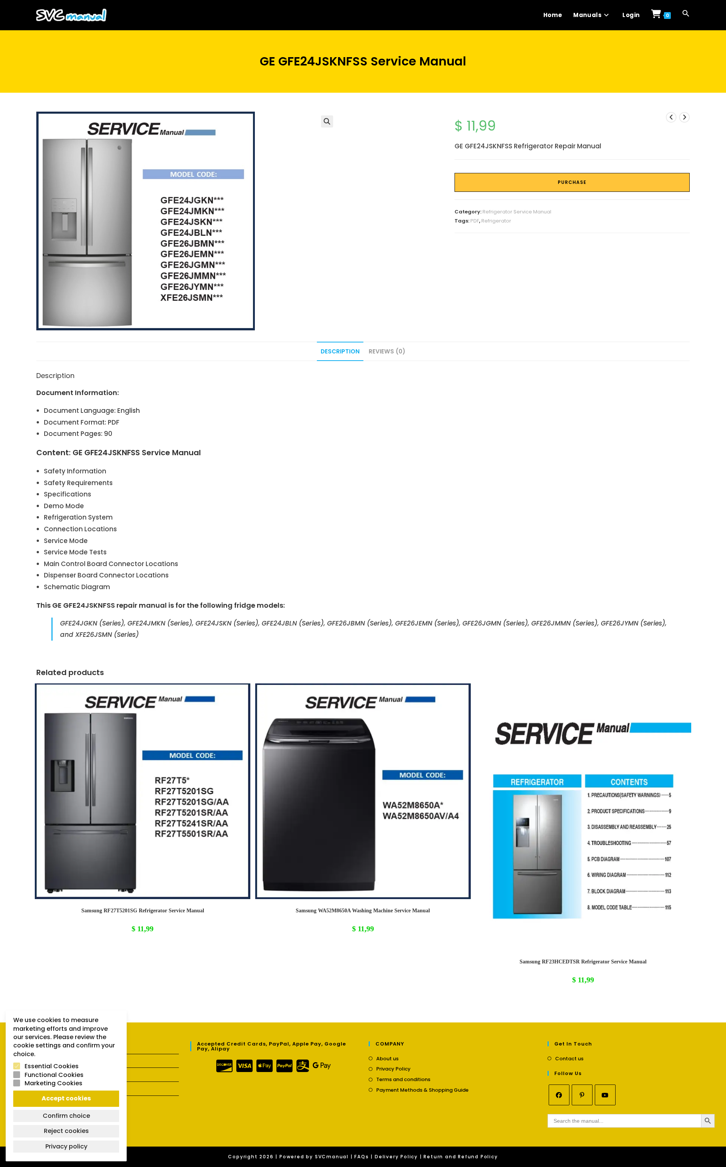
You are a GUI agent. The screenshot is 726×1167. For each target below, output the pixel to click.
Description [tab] (340, 351)
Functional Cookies (54, 1075)
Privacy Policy (393, 1069)
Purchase (572, 182)
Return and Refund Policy (461, 1156)
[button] (685, 15)
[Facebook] (559, 1095)
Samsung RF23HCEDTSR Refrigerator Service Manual (583, 962)
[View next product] (684, 117)
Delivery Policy (396, 1156)
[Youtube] (605, 1095)
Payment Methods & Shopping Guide (422, 1090)
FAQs (361, 1156)
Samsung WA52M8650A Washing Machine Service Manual (363, 910)
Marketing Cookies (53, 1083)
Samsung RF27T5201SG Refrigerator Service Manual (142, 910)
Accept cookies (66, 1098)
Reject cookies (66, 1131)
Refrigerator (496, 220)
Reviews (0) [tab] (387, 351)
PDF (474, 220)
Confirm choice (66, 1115)
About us (387, 1058)
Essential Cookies (52, 1066)
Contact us (569, 1058)
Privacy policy (66, 1146)
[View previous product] (671, 117)
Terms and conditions (403, 1079)
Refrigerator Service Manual (516, 211)
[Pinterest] (582, 1095)
